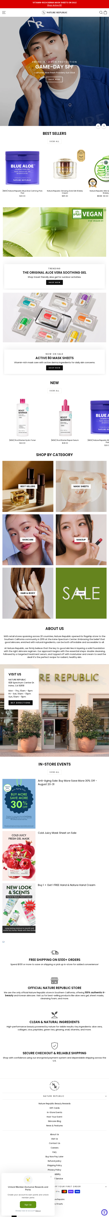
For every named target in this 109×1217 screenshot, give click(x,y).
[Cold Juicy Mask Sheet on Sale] (18, 856)
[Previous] (98, 126)
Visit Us (54, 1138)
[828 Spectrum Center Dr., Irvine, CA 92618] (54, 710)
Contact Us (54, 1143)
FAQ (54, 1152)
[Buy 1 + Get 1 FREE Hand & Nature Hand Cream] (18, 908)
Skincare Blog (54, 1121)
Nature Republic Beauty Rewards (55, 1103)
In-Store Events (54, 1112)
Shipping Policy (54, 1165)
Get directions (21, 703)
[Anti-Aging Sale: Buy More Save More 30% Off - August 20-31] (18, 804)
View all (54, 141)
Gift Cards (55, 1108)
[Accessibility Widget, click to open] (104, 1212)
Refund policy (54, 1161)
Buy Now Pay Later (54, 1156)
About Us (54, 1134)
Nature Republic (53, 1096)
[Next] (103, 126)
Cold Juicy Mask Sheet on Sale (57, 833)
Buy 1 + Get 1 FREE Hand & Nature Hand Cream (66, 885)
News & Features (54, 1125)
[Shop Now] (54, 248)
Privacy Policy (54, 1169)
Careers (54, 1147)
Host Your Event (54, 1116)
